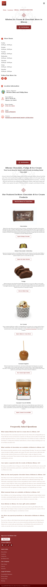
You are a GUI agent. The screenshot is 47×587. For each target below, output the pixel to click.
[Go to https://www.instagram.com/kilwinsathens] (5, 78)
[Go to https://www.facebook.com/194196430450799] (2, 78)
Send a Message (10, 111)
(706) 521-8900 (10, 106)
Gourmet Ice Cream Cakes (31, 329)
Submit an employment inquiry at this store (19, 117)
